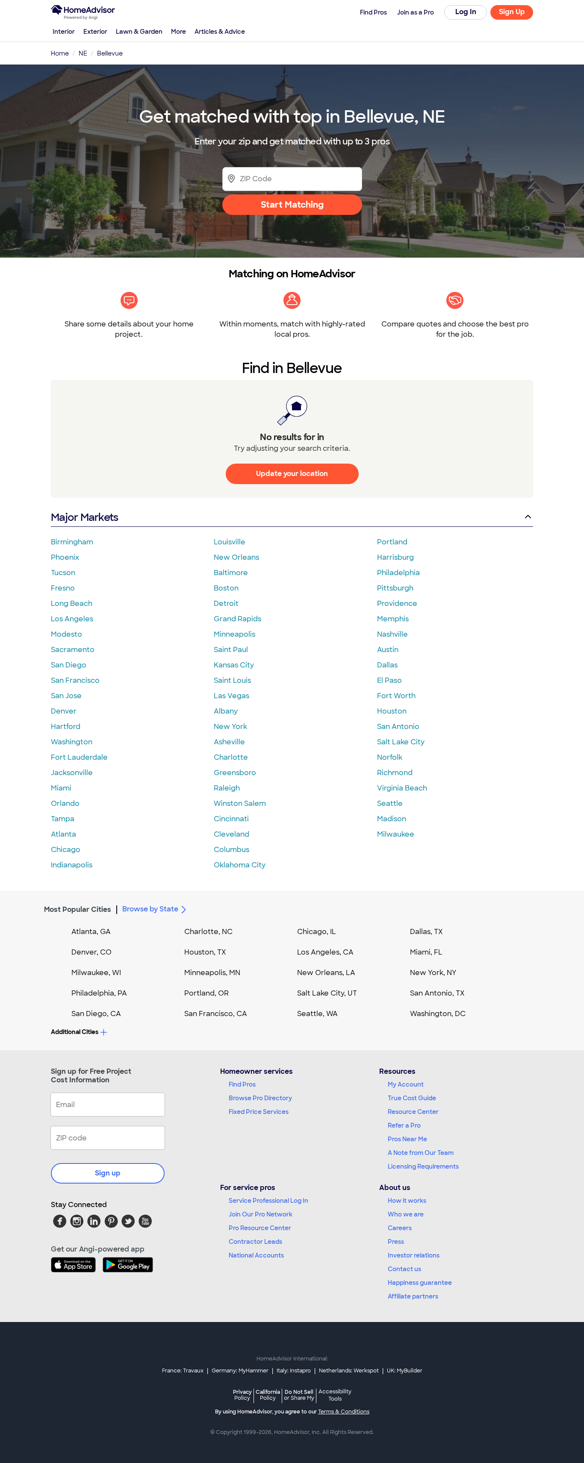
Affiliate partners (413, 1296)
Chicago (65, 849)
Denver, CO (91, 952)
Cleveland (231, 834)
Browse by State (150, 909)
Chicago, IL (316, 931)
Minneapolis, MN (212, 972)
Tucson (63, 572)
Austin (387, 649)
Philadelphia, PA (99, 993)
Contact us (404, 1269)
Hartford (65, 726)
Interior (64, 31)
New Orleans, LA (326, 972)
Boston (226, 588)
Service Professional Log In (268, 1200)
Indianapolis (71, 865)
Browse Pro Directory (260, 1098)
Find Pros (242, 1084)
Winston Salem (240, 803)
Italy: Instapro (294, 1370)
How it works (407, 1200)
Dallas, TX (426, 931)
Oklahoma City (239, 865)
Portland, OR (206, 993)
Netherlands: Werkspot (349, 1370)
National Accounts (256, 1255)
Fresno (63, 588)
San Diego (68, 665)
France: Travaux (183, 1370)
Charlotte (231, 757)
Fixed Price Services (259, 1112)
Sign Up (512, 11)
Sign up (108, 1173)
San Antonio (398, 726)
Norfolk (389, 757)
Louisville (229, 542)
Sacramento (72, 649)
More (178, 31)
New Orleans (236, 557)
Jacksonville (72, 772)
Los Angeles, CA (325, 952)
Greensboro (235, 772)
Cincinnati (231, 818)
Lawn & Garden (139, 31)
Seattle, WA (317, 1013)
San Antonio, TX (437, 993)
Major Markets (84, 517)
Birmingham (72, 542)
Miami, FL (426, 952)
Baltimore (231, 572)
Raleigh (227, 788)
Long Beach (71, 603)
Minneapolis (234, 634)
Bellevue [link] (110, 53)
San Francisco (75, 680)
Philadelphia (398, 572)
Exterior (95, 31)
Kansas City (234, 665)
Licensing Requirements (423, 1166)
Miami (61, 788)
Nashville (392, 634)
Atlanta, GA (91, 931)
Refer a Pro (404, 1125)
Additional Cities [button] (74, 1032)
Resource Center (413, 1112)
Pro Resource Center (260, 1228)
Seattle (390, 803)
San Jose (66, 695)
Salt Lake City (401, 741)
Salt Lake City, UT (327, 993)
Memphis (393, 618)
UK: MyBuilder (404, 1370)
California (268, 1395)
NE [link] (83, 53)
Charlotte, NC (208, 931)
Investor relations (413, 1255)
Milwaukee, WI (96, 972)
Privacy (242, 1395)
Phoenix (65, 557)
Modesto (66, 634)
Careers (400, 1228)
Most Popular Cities (77, 909)
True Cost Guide (412, 1098)
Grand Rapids (237, 618)
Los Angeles (72, 618)
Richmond (395, 772)
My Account (406, 1084)
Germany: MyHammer (240, 1370)
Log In (465, 11)
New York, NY (433, 972)
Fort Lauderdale (79, 757)
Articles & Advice (220, 31)
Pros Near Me (407, 1139)
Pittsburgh (395, 588)
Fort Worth (396, 695)
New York (230, 726)
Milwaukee (395, 834)
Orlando (65, 803)
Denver (64, 711)
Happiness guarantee (420, 1283)
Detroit (226, 603)
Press (396, 1242)
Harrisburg (395, 557)
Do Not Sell (299, 1395)
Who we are (406, 1214)
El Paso (389, 680)
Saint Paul (231, 649)
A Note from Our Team (421, 1153)
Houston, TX (205, 952)
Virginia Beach (402, 788)
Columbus (231, 849)
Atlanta (63, 834)
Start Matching (292, 204)
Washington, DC (438, 1013)
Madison (391, 818)
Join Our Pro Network (260, 1214)
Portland (392, 542)
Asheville (229, 741)
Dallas (387, 665)
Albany (226, 711)
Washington (71, 741)
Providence (397, 603)
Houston (392, 711)
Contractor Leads (255, 1242)
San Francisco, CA (215, 1013)
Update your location (292, 473)
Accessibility (335, 1395)
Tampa (62, 818)
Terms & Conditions (343, 1411)
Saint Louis (232, 680)
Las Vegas (231, 695)
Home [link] (60, 53)
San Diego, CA (96, 1013)
